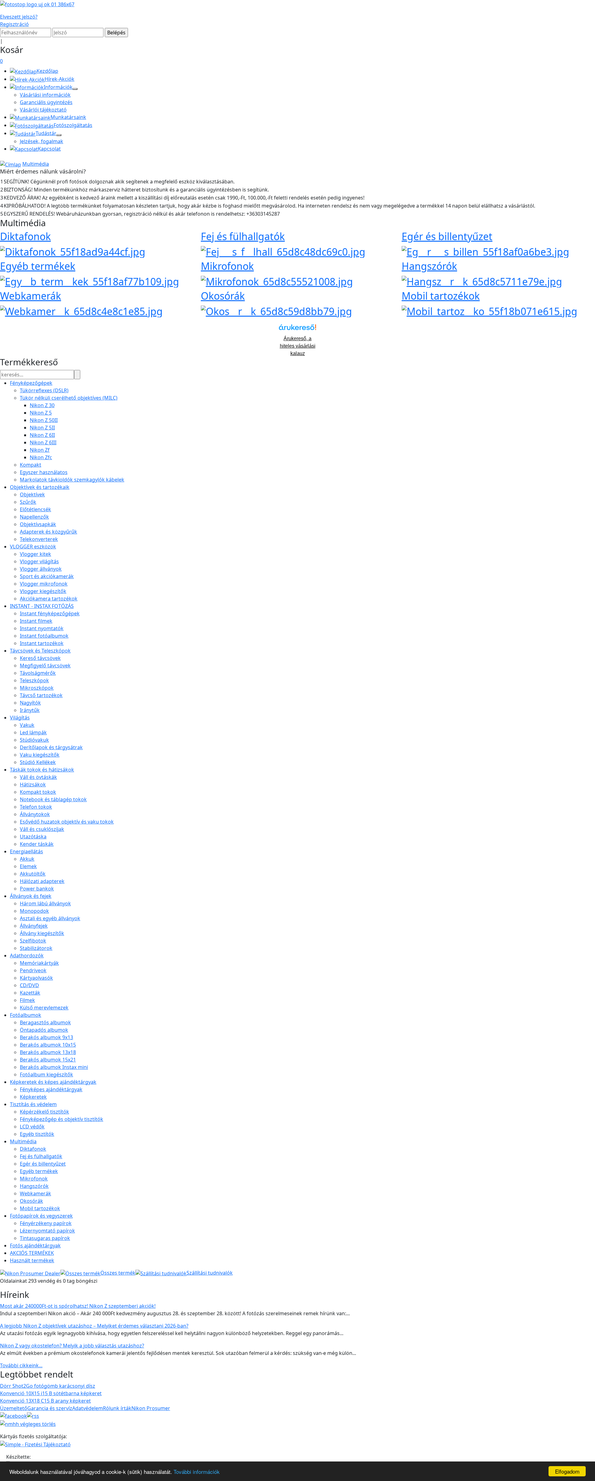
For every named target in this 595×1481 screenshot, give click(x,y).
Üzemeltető (13, 1408)
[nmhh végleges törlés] (28, 1423)
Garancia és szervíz (49, 1408)
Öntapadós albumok (44, 1029)
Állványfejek (34, 925)
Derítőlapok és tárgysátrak (51, 747)
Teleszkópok (34, 680)
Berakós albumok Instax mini (54, 1067)
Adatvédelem (87, 1408)
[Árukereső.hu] (297, 329)
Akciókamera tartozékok (48, 598)
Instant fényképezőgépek (50, 613)
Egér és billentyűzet (447, 236)
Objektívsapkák (38, 524)
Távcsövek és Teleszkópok (40, 650)
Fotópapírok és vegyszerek (41, 1215)
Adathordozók (27, 955)
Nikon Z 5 (41, 412)
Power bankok (37, 888)
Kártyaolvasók (36, 977)
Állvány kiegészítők (42, 933)
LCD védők (32, 1126)
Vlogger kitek (35, 554)
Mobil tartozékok (441, 295)
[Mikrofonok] (277, 280)
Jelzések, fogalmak (41, 141)
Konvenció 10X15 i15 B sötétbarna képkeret (51, 1393)
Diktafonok (25, 236)
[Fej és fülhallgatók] (283, 250)
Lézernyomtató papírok (47, 1230)
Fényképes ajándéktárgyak (51, 1089)
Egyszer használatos (44, 472)
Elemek (28, 866)
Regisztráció (14, 24)
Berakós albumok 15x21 (48, 1059)
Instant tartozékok (42, 643)
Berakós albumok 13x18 (48, 1052)
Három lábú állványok (45, 903)
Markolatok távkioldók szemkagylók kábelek (72, 479)
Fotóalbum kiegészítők (46, 1074)
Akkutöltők (33, 873)
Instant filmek (36, 620)
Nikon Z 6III (43, 442)
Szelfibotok (33, 940)
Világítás (20, 717)
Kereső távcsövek (40, 658)
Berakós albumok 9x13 (46, 1037)
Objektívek (32, 494)
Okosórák (223, 295)
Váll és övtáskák (38, 777)
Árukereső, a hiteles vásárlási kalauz (297, 346)
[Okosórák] (276, 310)
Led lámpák (33, 732)
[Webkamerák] (81, 310)
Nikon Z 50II (44, 420)
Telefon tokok (36, 806)
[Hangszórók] (482, 280)
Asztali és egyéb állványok (50, 918)
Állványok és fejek (30, 896)
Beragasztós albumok (45, 1022)
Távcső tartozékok (41, 695)
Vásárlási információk (45, 94)
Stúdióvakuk (34, 739)
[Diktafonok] (72, 250)
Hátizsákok (33, 784)
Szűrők (28, 502)
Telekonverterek (39, 539)
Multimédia (35, 163)
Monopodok (34, 910)
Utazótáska (33, 836)
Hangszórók (429, 266)
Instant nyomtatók (42, 628)
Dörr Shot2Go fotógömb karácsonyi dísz (47, 1385)
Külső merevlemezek (44, 1007)
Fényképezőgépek (31, 383)
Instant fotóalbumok (44, 635)
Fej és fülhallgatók (243, 236)
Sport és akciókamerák (47, 576)
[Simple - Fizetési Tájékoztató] (35, 1443)
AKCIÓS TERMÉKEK (32, 1253)
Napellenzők (34, 516)
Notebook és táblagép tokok (53, 799)
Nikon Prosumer (150, 1408)
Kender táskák (37, 844)
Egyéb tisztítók (37, 1134)
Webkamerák (30, 295)
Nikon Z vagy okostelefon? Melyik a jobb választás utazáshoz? (72, 1345)
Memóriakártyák (39, 963)
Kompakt (30, 464)
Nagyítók (30, 702)
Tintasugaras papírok (45, 1238)
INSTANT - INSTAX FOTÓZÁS (42, 606)
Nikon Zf (40, 449)
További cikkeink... (21, 1365)
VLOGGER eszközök (33, 546)
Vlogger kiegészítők (43, 591)
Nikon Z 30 (42, 405)
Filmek (27, 1000)
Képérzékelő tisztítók (44, 1111)
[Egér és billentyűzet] (485, 250)
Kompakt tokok (38, 792)
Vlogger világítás (39, 561)
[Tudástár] (58, 135)
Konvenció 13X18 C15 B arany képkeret (45, 1400)
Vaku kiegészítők (40, 754)
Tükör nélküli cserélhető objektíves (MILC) (68, 397)
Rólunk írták (117, 1408)
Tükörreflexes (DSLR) (44, 390)
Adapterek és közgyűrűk (48, 531)
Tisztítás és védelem (33, 1104)
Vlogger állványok (41, 568)
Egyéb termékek (37, 266)
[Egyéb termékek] (89, 280)
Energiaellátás (26, 851)
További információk (197, 1471)
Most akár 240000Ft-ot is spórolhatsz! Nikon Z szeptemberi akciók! (78, 1306)
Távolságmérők (38, 673)
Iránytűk (30, 710)
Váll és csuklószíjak (42, 829)
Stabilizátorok (36, 948)
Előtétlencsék (35, 509)
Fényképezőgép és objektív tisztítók (61, 1119)
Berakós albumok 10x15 (48, 1044)
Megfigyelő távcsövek (45, 665)
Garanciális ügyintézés (46, 102)
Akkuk (27, 858)
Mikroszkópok (37, 687)
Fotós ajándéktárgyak (35, 1245)
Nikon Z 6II (42, 435)
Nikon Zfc (41, 457)
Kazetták (30, 992)
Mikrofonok (227, 266)
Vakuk (27, 725)
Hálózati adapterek (42, 881)
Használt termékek (32, 1260)
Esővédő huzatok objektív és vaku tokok (67, 821)
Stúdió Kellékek (38, 762)
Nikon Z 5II (42, 427)
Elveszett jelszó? (18, 16)
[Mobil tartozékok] (489, 310)
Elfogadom (567, 1471)
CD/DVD (29, 985)
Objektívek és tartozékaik (39, 487)
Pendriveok (33, 970)
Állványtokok (35, 814)
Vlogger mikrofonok (44, 583)
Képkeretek (33, 1096)
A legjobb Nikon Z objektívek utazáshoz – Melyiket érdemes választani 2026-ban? (94, 1325)
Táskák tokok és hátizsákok (42, 769)
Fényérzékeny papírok (46, 1223)
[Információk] (75, 89)
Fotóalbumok (25, 1015)
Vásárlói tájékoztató (43, 109)
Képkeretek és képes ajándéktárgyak (53, 1082)
